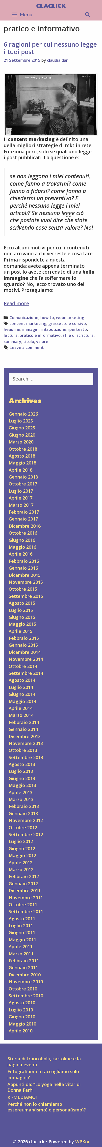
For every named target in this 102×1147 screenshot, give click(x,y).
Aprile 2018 (20, 470)
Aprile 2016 (20, 554)
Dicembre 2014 (25, 652)
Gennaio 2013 (23, 813)
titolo (28, 341)
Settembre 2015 (26, 596)
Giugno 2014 (22, 694)
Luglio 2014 (21, 687)
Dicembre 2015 (25, 575)
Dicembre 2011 (25, 890)
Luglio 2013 (21, 771)
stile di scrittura (78, 335)
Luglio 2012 (21, 841)
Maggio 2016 (22, 547)
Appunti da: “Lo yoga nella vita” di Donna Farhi (44, 1087)
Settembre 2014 (26, 673)
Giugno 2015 (22, 617)
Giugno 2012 (22, 848)
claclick (51, 5)
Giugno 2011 (22, 932)
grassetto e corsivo (67, 323)
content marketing (27, 323)
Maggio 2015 (22, 624)
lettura (11, 335)
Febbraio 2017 (24, 512)
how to (47, 317)
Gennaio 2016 (23, 568)
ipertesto (77, 329)
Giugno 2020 (22, 435)
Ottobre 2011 (23, 904)
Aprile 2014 (20, 708)
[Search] (87, 15)
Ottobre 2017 (23, 484)
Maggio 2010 (22, 1024)
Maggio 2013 (22, 785)
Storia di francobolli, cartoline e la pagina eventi (44, 1061)
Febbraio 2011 (24, 961)
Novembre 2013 (26, 743)
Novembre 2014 (26, 659)
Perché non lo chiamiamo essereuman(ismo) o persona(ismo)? (46, 1107)
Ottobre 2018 (23, 449)
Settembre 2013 (26, 757)
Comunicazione (23, 317)
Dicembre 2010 (25, 975)
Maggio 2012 (22, 855)
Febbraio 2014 (24, 722)
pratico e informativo (40, 335)
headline (12, 329)
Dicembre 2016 (25, 526)
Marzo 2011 (21, 954)
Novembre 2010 (26, 982)
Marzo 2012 (21, 869)
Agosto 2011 (22, 919)
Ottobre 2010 (23, 989)
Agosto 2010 (22, 1003)
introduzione (53, 329)
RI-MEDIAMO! (22, 1097)
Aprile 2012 (20, 862)
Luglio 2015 (21, 610)
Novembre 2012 (26, 820)
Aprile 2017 (20, 498)
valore (42, 341)
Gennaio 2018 (23, 477)
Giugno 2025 (22, 428)
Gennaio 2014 (23, 729)
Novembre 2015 (26, 582)
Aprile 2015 (20, 631)
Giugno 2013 (22, 778)
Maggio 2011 (22, 940)
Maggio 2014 (22, 701)
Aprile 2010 (20, 1031)
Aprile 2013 (20, 792)
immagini (30, 329)
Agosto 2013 (22, 764)
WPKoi (82, 1142)
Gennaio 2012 (23, 883)
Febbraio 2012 (24, 876)
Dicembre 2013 (25, 736)
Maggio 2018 (22, 463)
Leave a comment (26, 347)
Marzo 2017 (21, 505)
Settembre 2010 (26, 996)
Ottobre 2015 (23, 589)
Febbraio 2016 (24, 561)
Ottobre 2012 (23, 827)
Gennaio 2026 (23, 414)
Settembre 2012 (26, 834)
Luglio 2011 (21, 925)
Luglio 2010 (21, 1010)
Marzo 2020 (21, 442)
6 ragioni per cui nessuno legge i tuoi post (50, 48)
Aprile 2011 (20, 946)
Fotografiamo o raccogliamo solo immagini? (43, 1074)
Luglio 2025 (21, 421)
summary (12, 341)
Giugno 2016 (22, 540)
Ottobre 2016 (23, 533)
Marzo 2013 (21, 799)
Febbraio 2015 (24, 638)
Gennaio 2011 (23, 967)
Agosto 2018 (22, 456)
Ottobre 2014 (23, 666)
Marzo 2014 (21, 715)
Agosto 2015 (22, 603)
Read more (16, 303)
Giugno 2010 (22, 1017)
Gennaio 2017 (23, 519)
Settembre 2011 (26, 911)
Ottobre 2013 (23, 750)
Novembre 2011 (26, 898)
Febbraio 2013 (24, 806)
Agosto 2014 (22, 680)
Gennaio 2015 (23, 645)
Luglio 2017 (21, 491)
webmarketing (70, 317)
